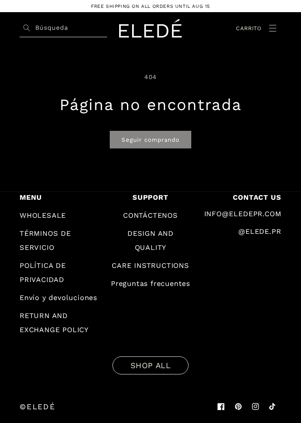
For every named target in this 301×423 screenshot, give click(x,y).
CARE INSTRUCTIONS (150, 265)
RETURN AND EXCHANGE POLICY (54, 322)
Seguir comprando (150, 139)
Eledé (41, 407)
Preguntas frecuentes (150, 283)
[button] (272, 28)
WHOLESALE (43, 215)
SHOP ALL (151, 365)
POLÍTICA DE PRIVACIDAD (43, 272)
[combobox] (70, 28)
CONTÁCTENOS (150, 215)
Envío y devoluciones (58, 297)
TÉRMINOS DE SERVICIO (45, 240)
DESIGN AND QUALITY (150, 240)
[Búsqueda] (27, 27)
